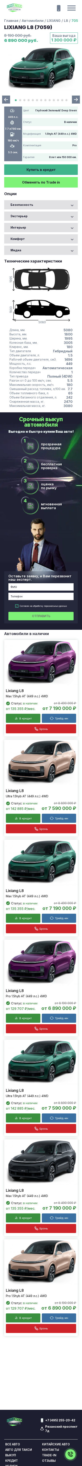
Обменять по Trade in (41, 182)
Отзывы (49, 1460)
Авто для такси (18, 1449)
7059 (75, 20)
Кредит (11, 1460)
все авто (12, 1444)
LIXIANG (54, 20)
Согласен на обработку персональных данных (43, 606)
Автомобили (33, 20)
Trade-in (49, 1455)
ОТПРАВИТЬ (41, 616)
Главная (11, 20)
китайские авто (56, 1444)
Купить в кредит (41, 170)
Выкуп (10, 1455)
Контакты (50, 1449)
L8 (66, 20)
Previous (6, 99)
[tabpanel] (41, 69)
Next (76, 99)
